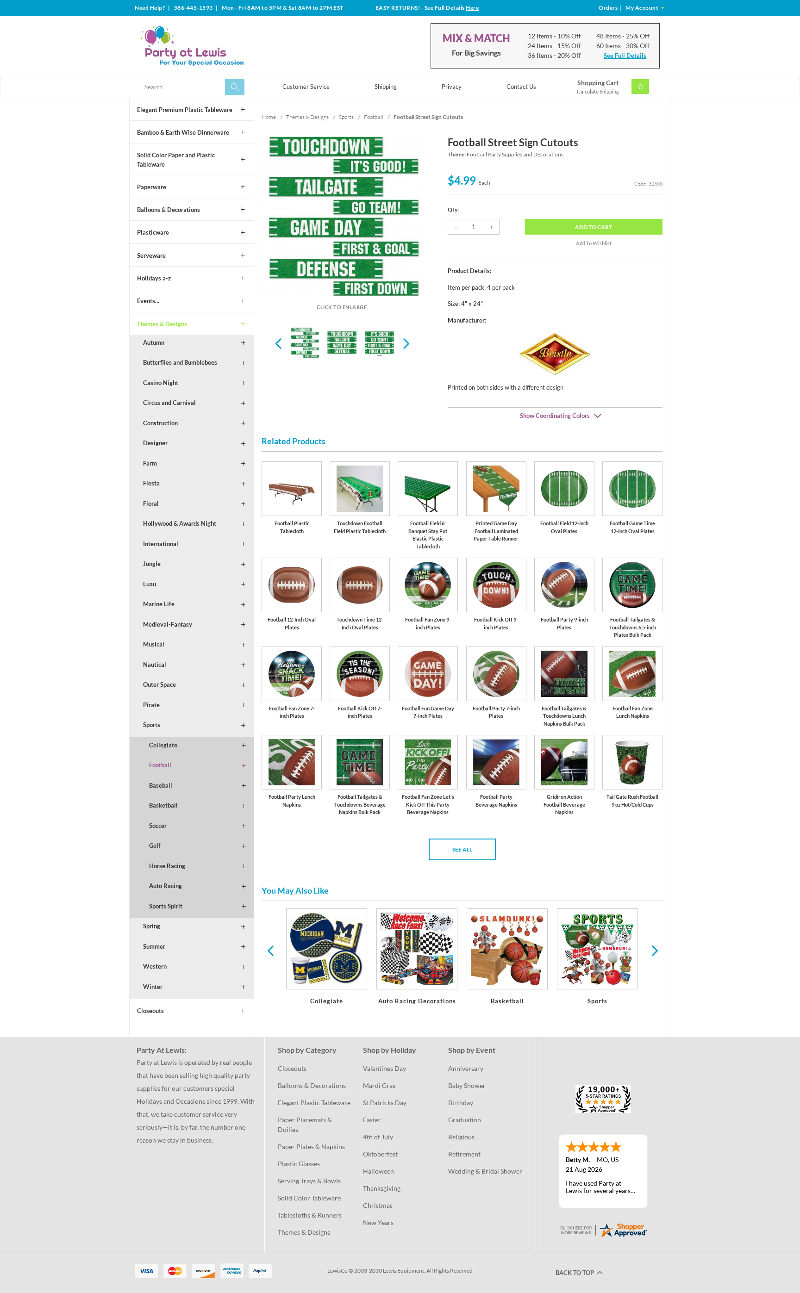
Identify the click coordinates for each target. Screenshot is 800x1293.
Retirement (464, 1154)
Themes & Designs (162, 324)
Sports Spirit (165, 906)
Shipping (386, 86)
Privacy (452, 86)
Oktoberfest (380, 1154)
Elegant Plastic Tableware (314, 1103)
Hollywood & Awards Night (179, 523)
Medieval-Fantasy (167, 624)
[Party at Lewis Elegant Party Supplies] (214, 46)
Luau (149, 584)
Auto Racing (165, 885)
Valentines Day (384, 1068)
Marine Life (159, 604)
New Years (378, 1222)
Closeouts (150, 1010)
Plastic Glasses (299, 1164)
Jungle (152, 563)
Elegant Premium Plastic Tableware (184, 109)
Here (472, 7)
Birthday (460, 1103)
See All (462, 849)
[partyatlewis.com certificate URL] (603, 1229)
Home (269, 116)
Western (155, 966)
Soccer (158, 825)
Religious (461, 1137)
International (160, 543)
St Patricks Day (384, 1103)
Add (593, 227)
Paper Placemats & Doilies (305, 1124)
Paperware (151, 187)
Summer (154, 946)
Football (160, 765)
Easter (372, 1120)
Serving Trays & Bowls (309, 1181)
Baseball (160, 785)
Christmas (378, 1205)
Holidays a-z (154, 278)
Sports (151, 724)
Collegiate (163, 745)
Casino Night (160, 382)
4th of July (378, 1137)
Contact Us (521, 86)
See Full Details (625, 55)
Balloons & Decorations (168, 209)
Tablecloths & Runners (310, 1215)
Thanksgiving (381, 1188)
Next (405, 342)
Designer (155, 443)
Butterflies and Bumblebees (180, 362)
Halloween (378, 1171)
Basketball (163, 805)
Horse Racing (167, 866)
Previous (278, 342)
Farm (150, 463)
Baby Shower (467, 1085)
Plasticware (153, 232)
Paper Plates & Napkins (311, 1146)
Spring (151, 926)
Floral (151, 503)
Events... (148, 301)
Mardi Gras (379, 1085)
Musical (153, 644)
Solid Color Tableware (309, 1198)
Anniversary (465, 1068)
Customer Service (306, 86)
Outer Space (159, 684)
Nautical (154, 664)
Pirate (151, 705)
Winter (152, 986)
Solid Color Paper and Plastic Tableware (176, 159)
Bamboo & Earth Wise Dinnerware (183, 132)
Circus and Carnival (169, 402)
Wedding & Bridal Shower (485, 1171)
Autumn (153, 342)
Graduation (464, 1120)
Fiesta (151, 483)
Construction (160, 423)
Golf (155, 845)
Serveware (151, 255)
